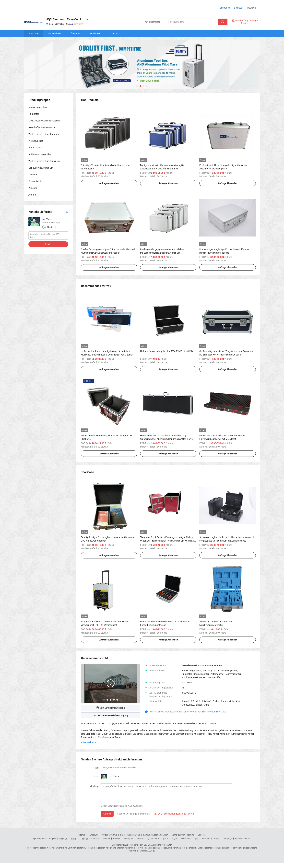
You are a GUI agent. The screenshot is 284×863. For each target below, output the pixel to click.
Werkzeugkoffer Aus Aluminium (44, 161)
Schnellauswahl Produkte (183, 834)
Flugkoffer (33, 113)
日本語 (85, 838)
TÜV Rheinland (209, 711)
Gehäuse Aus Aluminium (40, 167)
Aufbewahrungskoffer (39, 154)
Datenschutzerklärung (130, 834)
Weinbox (32, 174)
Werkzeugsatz (35, 140)
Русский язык (153, 838)
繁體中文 (75, 838)
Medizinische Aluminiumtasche (44, 120)
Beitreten (238, 7)
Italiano (140, 838)
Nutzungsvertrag (109, 834)
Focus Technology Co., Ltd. (139, 844)
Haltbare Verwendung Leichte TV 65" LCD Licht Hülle (166, 351)
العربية (174, 838)
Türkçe (216, 838)
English (52, 838)
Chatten (50, 227)
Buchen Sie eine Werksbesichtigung (111, 715)
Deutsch (116, 838)
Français (95, 838)
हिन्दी (196, 838)
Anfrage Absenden (109, 183)
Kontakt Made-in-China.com (155, 834)
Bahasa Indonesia (243, 838)
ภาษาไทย (205, 838)
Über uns (75, 33)
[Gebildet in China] (45, 6)
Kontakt (114, 33)
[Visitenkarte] (67, 212)
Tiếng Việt (227, 838)
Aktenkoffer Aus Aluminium (42, 127)
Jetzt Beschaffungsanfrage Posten (174, 813)
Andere (32, 194)
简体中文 (63, 838)
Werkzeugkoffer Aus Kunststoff (44, 134)
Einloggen (225, 7)
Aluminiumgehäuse (38, 107)
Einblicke (201, 834)
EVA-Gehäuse (35, 147)
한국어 (165, 838)
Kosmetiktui (34, 181)
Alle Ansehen (87, 742)
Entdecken (95, 33)
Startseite (33, 33)
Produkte (56, 33)
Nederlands (186, 838)
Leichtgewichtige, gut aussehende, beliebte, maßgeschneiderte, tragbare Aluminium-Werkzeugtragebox (162, 253)
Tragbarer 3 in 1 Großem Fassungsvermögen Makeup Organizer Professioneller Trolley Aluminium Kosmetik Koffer (167, 541)
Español (106, 838)
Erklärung (94, 834)
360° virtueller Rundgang (112, 707)
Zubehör (32, 187)
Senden (107, 813)
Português (128, 838)
